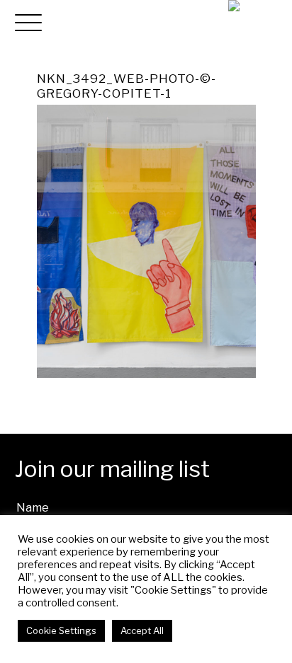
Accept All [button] (142, 630)
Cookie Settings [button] (61, 630)
